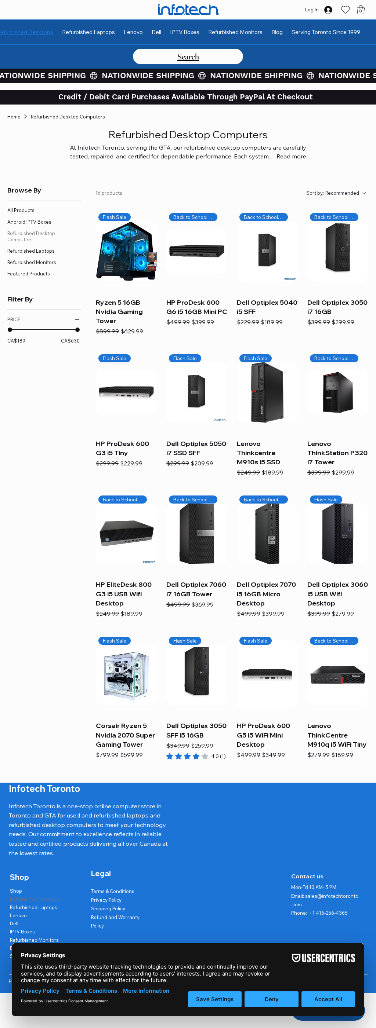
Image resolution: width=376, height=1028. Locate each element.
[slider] (10, 329)
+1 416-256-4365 (328, 913)
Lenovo (18, 915)
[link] (196, 756)
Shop (16, 891)
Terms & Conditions (112, 891)
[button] (361, 9)
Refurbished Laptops (33, 907)
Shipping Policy (108, 908)
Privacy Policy (106, 900)
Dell (14, 923)
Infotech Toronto (44, 788)
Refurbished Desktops (35, 899)
